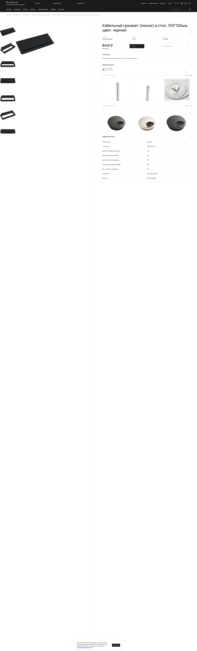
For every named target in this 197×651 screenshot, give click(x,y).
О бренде (8, 9)
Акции (169, 3)
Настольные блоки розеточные (40, 15)
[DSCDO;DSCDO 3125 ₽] (117, 89)
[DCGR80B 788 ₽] (177, 119)
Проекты (25, 9)
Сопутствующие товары (109, 75)
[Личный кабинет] (178, 3)
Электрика (26, 15)
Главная (8, 15)
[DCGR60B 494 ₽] (117, 119)
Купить (134, 46)
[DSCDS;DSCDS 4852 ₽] (147, 89)
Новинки (53, 9)
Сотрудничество (43, 9)
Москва (37, 3)
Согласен (116, 645)
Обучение (61, 9)
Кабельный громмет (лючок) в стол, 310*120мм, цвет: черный (81, 15)
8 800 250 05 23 (57, 3)
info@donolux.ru (81, 3)
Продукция (17, 9)
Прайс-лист (163, 3)
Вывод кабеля (56, 15)
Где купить (144, 3)
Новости (33, 9)
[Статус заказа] (175, 3)
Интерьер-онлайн (153, 3)
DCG (134, 39)
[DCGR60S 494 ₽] (147, 119)
